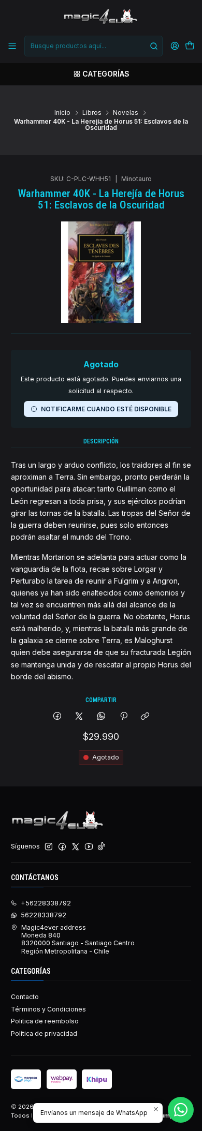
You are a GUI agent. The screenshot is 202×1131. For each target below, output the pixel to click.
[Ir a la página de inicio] (100, 17)
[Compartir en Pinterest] (123, 717)
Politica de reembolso (45, 1021)
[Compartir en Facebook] (57, 717)
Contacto (25, 997)
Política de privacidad (44, 1033)
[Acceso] (174, 46)
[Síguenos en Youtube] (88, 847)
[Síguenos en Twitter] (75, 847)
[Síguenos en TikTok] (101, 847)
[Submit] (154, 46)
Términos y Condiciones (48, 1009)
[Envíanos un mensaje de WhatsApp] (181, 1110)
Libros (92, 113)
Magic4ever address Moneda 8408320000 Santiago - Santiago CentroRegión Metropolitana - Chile (78, 939)
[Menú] (12, 46)
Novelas (125, 113)
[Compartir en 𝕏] (79, 717)
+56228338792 (46, 903)
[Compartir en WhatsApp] (101, 717)
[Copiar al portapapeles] (145, 717)
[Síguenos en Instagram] (48, 847)
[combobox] (93, 46)
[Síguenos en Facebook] (62, 847)
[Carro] (189, 46)
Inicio (62, 113)
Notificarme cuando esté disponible (106, 409)
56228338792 (43, 915)
